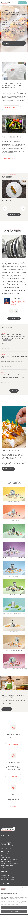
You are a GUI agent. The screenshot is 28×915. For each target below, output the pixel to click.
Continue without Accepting (21, 887)
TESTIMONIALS (9, 158)
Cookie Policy (14, 904)
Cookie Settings (14, 911)
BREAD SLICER (14, 631)
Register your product (7, 879)
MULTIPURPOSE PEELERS (14, 594)
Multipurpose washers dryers (9, 863)
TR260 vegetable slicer (14, 263)
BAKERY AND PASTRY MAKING (14, 650)
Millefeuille (7, 201)
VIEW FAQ (13, 806)
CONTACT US (7, 709)
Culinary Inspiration (6, 873)
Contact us (22, 2)
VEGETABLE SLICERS (14, 502)
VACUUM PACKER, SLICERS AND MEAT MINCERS (14, 669)
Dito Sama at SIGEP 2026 (10, 374)
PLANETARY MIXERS (14, 576)
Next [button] (23, 208)
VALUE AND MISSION (11, 107)
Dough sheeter (5, 867)
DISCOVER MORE (14, 318)
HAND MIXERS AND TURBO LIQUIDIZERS (14, 557)
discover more (14, 214)
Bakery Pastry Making (7, 865)
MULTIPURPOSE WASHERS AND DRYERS (14, 613)
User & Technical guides (8, 877)
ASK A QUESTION (14, 744)
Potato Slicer (4, 856)
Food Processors (5, 857)
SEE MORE (14, 390)
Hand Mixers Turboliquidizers (9, 859)
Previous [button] (5, 208)
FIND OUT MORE (13, 776)
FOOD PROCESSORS (14, 520)
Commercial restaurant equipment (11, 854)
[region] (14, 900)
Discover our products (13, 43)
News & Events (5, 875)
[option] (14, 191)
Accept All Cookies (14, 907)
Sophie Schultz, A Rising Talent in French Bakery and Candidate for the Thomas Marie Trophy (13, 337)
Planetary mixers (6, 861)
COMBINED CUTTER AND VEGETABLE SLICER (14, 539)
